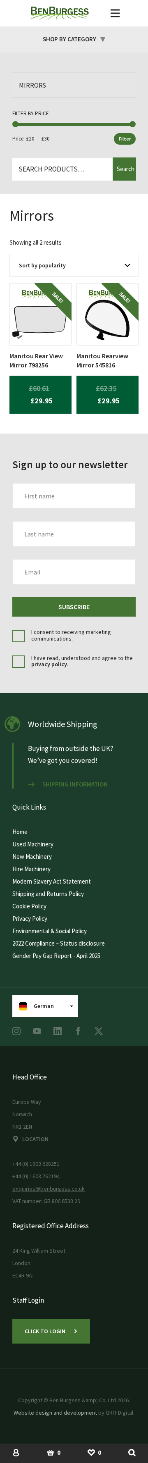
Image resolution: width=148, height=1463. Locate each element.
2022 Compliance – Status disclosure (58, 943)
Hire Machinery (31, 869)
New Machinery (32, 856)
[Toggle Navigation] (115, 13)
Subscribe (74, 607)
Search (125, 169)
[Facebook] (78, 1031)
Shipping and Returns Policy (48, 894)
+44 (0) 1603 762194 (36, 1176)
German (44, 1006)
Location (35, 1139)
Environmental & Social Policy (49, 931)
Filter (125, 139)
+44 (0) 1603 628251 (36, 1164)
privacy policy (49, 664)
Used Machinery (32, 844)
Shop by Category (69, 39)
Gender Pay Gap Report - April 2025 (56, 956)
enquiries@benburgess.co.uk (48, 1188)
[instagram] (16, 1031)
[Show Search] (132, 1452)
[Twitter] (99, 1031)
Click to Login (45, 1331)
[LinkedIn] (57, 1031)
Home (20, 832)
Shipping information (75, 784)
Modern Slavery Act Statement (51, 881)
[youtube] (37, 1031)
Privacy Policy (29, 918)
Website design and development (55, 1412)
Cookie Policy (29, 906)
